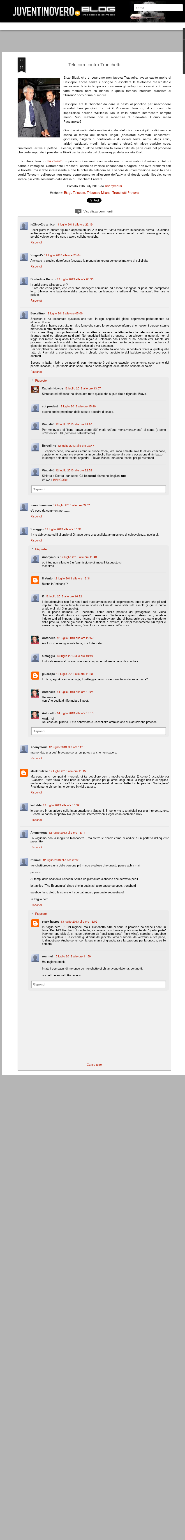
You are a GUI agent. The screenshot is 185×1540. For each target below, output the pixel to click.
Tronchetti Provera (125, 192)
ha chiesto (54, 161)
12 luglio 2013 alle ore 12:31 (72, 578)
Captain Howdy (52, 388)
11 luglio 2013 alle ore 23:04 (62, 255)
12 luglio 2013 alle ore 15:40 (77, 406)
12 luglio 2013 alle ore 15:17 (67, 832)
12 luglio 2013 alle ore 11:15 (67, 771)
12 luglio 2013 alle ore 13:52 (61, 805)
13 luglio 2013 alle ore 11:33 (74, 674)
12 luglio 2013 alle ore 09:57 (71, 505)
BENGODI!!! (61, 479)
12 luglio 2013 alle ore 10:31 (63, 529)
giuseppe (48, 674)
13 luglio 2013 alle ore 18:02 (79, 921)
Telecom (79, 192)
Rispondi (36, 242)
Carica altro (94, 1064)
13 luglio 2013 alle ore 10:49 (74, 656)
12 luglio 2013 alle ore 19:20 (74, 424)
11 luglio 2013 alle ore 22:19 (74, 224)
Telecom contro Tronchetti (94, 64)
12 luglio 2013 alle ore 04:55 (75, 279)
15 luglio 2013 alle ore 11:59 (72, 956)
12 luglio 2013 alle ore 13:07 (82, 388)
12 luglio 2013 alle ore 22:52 (74, 470)
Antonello (49, 638)
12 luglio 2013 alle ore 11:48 (78, 557)
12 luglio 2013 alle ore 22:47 (76, 445)
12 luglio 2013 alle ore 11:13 (67, 747)
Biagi (67, 192)
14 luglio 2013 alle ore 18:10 (75, 713)
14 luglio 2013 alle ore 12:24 (75, 691)
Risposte (41, 380)
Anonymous (113, 185)
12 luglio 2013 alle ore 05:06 (64, 313)
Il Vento (47, 578)
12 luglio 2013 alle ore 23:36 (61, 860)
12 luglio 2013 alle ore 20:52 (75, 638)
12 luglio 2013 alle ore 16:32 (63, 596)
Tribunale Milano (99, 192)
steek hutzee (39, 771)
